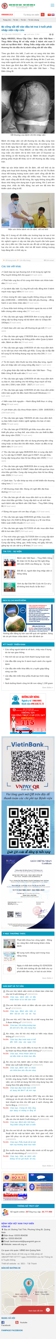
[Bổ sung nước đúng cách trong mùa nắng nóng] (9, 956)
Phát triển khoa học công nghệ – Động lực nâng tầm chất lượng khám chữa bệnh (34, 943)
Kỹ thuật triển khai (14, 644)
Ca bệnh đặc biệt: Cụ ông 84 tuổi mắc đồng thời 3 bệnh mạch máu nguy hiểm (27, 290)
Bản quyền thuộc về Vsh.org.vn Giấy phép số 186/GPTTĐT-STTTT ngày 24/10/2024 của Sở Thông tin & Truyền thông (27, 1257)
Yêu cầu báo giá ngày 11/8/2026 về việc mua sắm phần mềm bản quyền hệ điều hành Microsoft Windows (27, 393)
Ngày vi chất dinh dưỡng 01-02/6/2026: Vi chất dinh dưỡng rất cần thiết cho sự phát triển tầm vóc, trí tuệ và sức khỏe (35, 968)
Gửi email (50, 260)
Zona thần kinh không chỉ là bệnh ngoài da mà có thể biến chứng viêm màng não (26, 309)
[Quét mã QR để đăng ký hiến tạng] (28, 827)
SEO (23, 1263)
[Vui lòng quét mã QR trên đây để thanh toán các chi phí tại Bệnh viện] (28, 767)
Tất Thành (32, 1263)
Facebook (5, 1325)
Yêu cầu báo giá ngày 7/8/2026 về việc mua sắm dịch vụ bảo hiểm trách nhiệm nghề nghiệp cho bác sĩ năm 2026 (26, 421)
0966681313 (7, 14)
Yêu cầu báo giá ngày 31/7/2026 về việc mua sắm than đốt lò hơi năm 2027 (27, 529)
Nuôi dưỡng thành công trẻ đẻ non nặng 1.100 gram (29, 683)
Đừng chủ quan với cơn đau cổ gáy (27, 511)
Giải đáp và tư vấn (13, 986)
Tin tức (15, 20)
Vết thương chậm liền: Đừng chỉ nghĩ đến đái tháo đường (25, 490)
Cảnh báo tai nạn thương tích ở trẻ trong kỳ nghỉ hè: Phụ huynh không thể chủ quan (26, 273)
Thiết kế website (8, 1263)
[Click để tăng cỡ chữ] (53, 35)
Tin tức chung (33, 20)
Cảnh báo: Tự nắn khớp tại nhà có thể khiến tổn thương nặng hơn (27, 482)
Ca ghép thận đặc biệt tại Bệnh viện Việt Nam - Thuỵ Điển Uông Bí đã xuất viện (26, 371)
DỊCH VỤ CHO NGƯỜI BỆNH (14, 600)
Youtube (23, 1322)
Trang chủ (7, 20)
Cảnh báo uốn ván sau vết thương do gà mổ (26, 329)
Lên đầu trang (25, 260)
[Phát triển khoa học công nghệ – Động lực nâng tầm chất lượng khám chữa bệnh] (9, 943)
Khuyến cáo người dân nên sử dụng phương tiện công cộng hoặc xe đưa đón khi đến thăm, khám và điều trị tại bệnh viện (27, 443)
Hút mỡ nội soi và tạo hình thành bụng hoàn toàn (27, 657)
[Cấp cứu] (28, 721)
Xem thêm (47, 687)
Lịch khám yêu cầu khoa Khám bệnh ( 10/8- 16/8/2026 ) (27, 411)
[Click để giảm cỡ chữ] (50, 35)
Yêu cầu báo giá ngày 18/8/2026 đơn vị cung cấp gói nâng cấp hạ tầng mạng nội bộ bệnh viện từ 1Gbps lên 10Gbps (26, 320)
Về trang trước (11, 260)
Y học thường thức (14, 933)
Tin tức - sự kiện (12, 551)
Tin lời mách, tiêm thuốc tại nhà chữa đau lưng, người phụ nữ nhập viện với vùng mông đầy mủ (26, 363)
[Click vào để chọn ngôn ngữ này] (53, 15)
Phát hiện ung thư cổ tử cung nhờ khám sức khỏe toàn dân (27, 281)
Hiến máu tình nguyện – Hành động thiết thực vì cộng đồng (26, 402)
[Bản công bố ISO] (28, 892)
